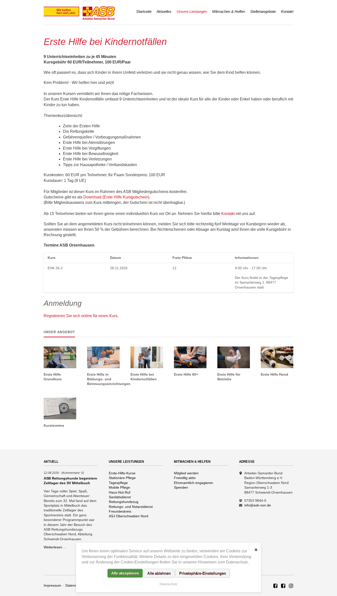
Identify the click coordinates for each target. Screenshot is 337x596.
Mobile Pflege (119, 487)
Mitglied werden (186, 473)
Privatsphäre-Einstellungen (202, 573)
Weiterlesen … (55, 547)
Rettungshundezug (123, 502)
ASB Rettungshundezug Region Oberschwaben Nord (283, 586)
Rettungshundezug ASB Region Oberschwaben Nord (291, 586)
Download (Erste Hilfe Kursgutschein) (116, 197)
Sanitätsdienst (120, 497)
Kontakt (287, 11)
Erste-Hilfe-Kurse (122, 473)
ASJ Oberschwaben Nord (128, 516)
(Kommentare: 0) (72, 472)
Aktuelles (164, 11)
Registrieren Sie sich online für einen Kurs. (81, 316)
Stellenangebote (263, 11)
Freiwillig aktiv (185, 478)
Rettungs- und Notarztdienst (131, 507)
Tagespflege (118, 483)
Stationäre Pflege (122, 478)
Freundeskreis (120, 511)
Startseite (143, 11)
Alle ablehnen (159, 573)
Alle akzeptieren (125, 573)
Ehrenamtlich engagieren (193, 483)
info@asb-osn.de (257, 505)
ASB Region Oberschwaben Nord (275, 586)
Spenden (181, 487)
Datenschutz (75, 585)
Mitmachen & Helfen (228, 11)
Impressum (52, 585)
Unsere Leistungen (192, 11)
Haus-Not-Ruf (119, 492)
